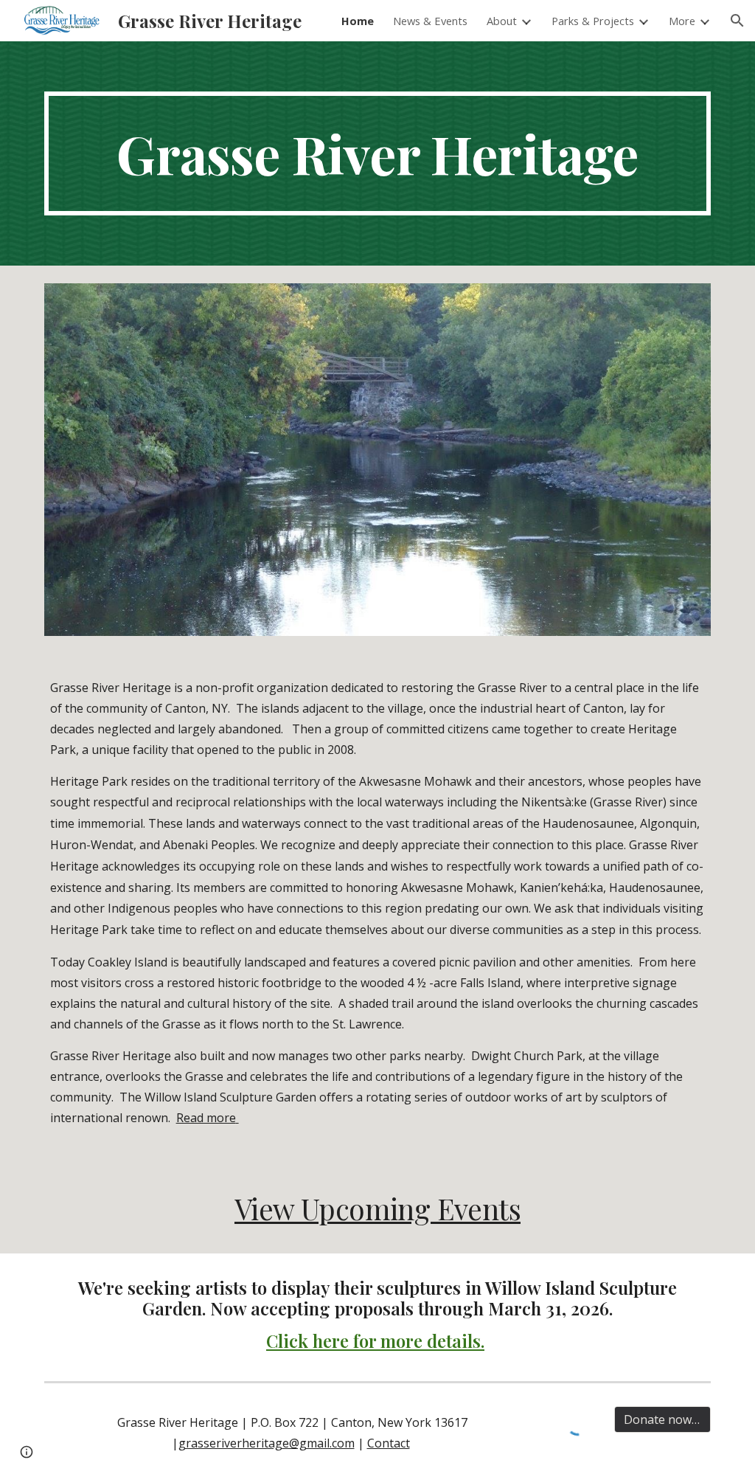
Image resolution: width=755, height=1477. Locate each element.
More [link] (682, 20)
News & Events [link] (430, 20)
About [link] (502, 20)
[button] (737, 20)
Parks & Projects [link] (593, 20)
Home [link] (357, 20)
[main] (377, 153)
